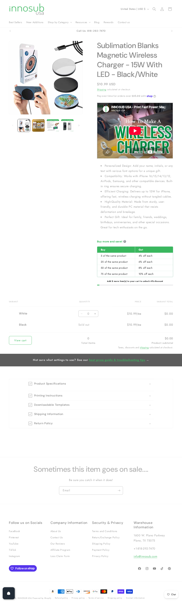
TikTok (12, 550)
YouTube (13, 543)
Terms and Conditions (104, 531)
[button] (59, 22)
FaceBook (14, 531)
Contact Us (56, 537)
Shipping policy (115, 597)
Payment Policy (100, 550)
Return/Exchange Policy (105, 537)
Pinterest (14, 537)
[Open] (9, 593)
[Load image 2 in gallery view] (38, 125)
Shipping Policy (101, 543)
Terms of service (96, 597)
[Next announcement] (172, 31)
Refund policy (61, 597)
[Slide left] (13, 125)
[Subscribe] (119, 490)
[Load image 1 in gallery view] (24, 125)
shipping (144, 347)
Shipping (101, 89)
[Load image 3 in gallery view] (53, 125)
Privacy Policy (100, 556)
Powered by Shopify (42, 598)
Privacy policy (78, 597)
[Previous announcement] (10, 31)
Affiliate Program (60, 550)
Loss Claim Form (60, 556)
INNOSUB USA (25, 598)
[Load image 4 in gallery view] (67, 125)
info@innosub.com (145, 556)
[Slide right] (79, 125)
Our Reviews (57, 543)
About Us (55, 531)
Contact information (135, 597)
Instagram (14, 556)
